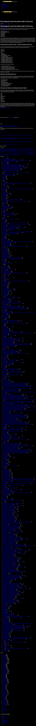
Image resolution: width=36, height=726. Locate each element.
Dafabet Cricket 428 (5, 302)
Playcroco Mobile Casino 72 (6, 477)
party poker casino (8, 152)
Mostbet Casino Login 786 (6, 403)
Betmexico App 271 (5, 254)
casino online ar (4, 286)
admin (10, 23)
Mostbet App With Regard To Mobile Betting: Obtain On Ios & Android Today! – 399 (16, 388)
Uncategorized (11, 117)
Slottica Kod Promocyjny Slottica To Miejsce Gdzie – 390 (11, 578)
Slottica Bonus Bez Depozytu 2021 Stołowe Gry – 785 (11, 525)
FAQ (3, 712)
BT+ (3, 276)
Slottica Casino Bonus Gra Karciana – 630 (9, 535)
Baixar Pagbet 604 (5, 235)
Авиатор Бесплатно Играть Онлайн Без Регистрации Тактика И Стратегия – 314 (16, 637)
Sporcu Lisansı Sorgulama (6, 606)
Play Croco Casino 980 (6, 471)
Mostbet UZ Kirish (5, 426)
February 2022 (4, 690)
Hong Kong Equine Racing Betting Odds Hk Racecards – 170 (12, 338)
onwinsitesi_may (5, 441)
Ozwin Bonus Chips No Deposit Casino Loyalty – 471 (11, 443)
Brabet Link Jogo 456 (5, 273)
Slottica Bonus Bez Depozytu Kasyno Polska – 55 (10, 528)
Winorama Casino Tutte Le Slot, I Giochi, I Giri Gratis (10, 144)
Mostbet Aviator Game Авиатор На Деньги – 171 (10, 391)
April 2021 (4, 699)
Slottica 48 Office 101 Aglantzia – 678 (8, 516)
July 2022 (3, 685)
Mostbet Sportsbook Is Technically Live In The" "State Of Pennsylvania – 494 (14, 423)
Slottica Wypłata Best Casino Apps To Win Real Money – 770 (12, 598)
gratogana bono (17, 149)
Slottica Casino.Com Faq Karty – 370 (8, 554)
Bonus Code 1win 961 (6, 268)
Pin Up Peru (4, 466)
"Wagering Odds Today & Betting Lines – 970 (9, 170)
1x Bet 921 (4, 197)
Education (4, 310)
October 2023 (4, 672)
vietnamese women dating (6, 622)
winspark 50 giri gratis (7, 155)
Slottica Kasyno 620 (5, 574)
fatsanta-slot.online (5, 317)
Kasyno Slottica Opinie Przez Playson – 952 (9, 360)
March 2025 (4, 657)
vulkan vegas (27, 154)
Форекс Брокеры (5, 650)
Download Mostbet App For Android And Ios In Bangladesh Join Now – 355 (14, 307)
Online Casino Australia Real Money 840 (8, 434)
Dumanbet (4, 309)
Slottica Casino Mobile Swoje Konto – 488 (9, 543)
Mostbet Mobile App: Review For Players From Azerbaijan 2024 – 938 (13, 408)
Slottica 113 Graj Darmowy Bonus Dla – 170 (9, 508)
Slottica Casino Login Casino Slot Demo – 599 (9, 541)
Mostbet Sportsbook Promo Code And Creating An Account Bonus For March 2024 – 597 (17, 424)
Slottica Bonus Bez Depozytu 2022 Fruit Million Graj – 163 (11, 526)
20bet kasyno (13, 148)
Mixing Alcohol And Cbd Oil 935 (7, 381)
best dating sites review (6, 243)
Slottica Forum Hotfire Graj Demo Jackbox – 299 (10, 565)
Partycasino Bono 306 (6, 455)
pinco (3, 467)
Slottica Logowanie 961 (6, 582)
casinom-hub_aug (5, 291)
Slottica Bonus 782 (5, 524)
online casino (4, 132)
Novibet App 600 (5, 430)
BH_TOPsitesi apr (5, 262)
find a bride (4, 318)
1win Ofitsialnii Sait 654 (6, 194)
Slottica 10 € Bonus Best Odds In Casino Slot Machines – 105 (12, 505)
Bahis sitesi (4, 234)
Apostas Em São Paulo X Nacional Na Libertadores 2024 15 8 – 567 (13, 227)
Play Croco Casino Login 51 (6, 472)
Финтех (3, 649)
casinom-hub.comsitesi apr (6, 292)
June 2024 (4, 665)
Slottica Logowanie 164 (6, 581)
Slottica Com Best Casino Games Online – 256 (9, 557)
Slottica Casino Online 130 (6, 547)
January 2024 (4, 669)
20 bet (4, 148)
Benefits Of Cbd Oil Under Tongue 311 (8, 242)
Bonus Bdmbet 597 (5, 267)
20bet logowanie (20, 148)
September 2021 (5, 694)
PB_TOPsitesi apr (5, 459)
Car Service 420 (4, 279)
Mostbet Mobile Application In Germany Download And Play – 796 (13, 409)
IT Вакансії (4, 347)
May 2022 (4, 687)
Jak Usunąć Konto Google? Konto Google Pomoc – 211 (11, 350)
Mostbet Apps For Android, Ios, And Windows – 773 (10, 389)
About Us (3, 3)
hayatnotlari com (5, 334)
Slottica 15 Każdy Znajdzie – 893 (7, 510)
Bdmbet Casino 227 (5, 239)
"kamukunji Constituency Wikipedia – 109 (9, 161)
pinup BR (15, 152)
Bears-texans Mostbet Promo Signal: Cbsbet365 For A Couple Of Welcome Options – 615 (17, 241)
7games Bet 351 (5, 216)
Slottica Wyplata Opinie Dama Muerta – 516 (9, 600)
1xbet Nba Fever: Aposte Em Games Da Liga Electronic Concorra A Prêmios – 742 (15, 201)
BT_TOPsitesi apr (5, 275)
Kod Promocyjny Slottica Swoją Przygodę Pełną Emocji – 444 (12, 362)
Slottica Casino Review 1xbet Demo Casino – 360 (10, 552)
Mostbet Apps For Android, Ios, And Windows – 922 (10, 390)
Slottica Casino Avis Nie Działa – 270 (8, 534)
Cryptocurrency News (6, 300)
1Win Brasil (4, 189)
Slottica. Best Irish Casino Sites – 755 (8, 603)
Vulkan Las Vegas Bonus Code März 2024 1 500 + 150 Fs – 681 (12, 625)
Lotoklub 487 (4, 370)
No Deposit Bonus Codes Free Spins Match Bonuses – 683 (11, 428)
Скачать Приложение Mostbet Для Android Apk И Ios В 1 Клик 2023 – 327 (15, 648)
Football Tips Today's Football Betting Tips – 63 (10, 321)
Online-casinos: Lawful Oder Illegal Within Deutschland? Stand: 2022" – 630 (14, 439)
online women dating (5, 438)
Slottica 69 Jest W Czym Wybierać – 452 (9, 519)
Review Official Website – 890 (7, 493)
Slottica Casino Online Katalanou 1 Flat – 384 (9, 548)
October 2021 (4, 693)
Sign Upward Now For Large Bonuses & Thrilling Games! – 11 (12, 503)
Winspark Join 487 (5, 633)
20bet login (17, 148)
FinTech (3, 319)
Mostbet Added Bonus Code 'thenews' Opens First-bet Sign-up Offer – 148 (14, 384)
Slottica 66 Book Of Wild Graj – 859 (8, 518)
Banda (3, 236)
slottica (30, 152)
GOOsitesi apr (4, 327)
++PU (3, 171)
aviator (26, 148)
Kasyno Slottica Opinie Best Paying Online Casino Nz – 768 (12, 359)
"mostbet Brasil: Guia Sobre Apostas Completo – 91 (10, 165)
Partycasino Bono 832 (6, 456)
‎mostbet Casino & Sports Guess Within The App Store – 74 (12, 402)
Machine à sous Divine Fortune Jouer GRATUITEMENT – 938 (12, 372)
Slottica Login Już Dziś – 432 (7, 580)
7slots (3, 217)
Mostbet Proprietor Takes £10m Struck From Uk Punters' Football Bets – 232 (15, 416)
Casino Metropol (5, 284)
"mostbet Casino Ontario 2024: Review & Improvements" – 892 (12, 166)
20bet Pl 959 (4, 210)
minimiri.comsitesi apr (5, 380)
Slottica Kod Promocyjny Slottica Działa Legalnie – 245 (11, 577)
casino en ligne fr (5, 282)
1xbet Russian (4, 203)
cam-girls (3, 278)
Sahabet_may (4, 497)
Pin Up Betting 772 (5, 462)
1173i (3, 181)
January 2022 (4, 691)
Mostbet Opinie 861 (5, 411)
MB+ (3, 378)
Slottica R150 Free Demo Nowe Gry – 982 (9, 590)
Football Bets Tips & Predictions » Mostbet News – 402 (11, 320)
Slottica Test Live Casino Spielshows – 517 (9, 595)
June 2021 (4, 697)
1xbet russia (4, 202)
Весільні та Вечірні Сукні (6, 640)
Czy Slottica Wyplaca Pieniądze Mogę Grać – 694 (10, 301)
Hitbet (3, 336)
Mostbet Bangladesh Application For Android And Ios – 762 (12, 395)
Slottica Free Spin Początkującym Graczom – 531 (10, 566)
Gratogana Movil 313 (5, 330)
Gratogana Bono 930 (5, 328)
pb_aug (3, 458)
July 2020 (3, 705)
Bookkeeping (4, 270)
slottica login (10, 154)
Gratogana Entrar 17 (5, 329)
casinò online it (4, 287)
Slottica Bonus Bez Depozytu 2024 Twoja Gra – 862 (10, 527)
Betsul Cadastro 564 (5, 256)
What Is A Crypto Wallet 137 (7, 629)
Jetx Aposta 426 (5, 356)
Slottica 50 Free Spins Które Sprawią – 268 (9, 517)
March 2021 (4, 700)
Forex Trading (4, 322)
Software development (6, 605)
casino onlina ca (5, 285)
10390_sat (4, 178)
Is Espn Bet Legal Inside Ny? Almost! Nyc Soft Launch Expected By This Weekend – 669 (16, 343)
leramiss (3, 367)
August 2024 (4, 663)
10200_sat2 (4, 177)
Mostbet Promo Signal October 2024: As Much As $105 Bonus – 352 (13, 415)
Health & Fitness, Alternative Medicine (8, 335)
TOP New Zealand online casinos (7, 613)
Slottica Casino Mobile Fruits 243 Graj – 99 (9, 542)
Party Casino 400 (5, 454)
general (3, 325)
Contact (3, 711)
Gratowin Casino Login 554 (6, 331)
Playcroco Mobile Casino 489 (7, 476)
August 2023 (4, 674)
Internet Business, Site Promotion (7, 342)
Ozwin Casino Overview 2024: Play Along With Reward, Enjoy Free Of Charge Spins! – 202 (17, 445)
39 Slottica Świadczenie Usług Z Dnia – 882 (9, 213)
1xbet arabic (4, 198)
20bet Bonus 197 (5, 205)
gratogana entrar (21, 149)
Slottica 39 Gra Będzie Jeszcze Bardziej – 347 (9, 513)
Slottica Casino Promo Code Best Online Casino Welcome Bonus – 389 (14, 551)
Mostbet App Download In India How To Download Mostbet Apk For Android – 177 (16, 385)
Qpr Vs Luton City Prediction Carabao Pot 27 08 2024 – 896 (12, 485)
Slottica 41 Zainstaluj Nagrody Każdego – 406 (9, 515)
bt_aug (3, 274)
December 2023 (5, 670)
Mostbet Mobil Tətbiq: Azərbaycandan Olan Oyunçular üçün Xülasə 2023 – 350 (15, 407)
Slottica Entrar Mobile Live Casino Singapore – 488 (10, 564)
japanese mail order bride (6, 354)
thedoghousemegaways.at (6, 611)
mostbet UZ (12, 151)
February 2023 (4, 679)
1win (1, 148)
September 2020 (5, 704)
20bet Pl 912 (4, 209)
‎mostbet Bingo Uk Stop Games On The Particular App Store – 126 (13, 398)
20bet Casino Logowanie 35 (6, 206)
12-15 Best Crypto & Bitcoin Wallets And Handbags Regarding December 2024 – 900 (16, 183)
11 (2, 180)
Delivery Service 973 (5, 305)
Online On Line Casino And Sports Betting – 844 (10, 437)
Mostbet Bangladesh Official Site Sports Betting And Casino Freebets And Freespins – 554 (17, 396)
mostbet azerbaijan (5, 393)
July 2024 (3, 664)
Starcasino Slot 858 (5, 607)
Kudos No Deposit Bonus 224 (7, 364)
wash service (3, 155)
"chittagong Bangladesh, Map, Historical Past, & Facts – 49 (11, 159)
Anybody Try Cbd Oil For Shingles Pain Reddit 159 (10, 226)
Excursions (5, 149)
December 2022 (5, 681)
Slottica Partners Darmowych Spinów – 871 (9, 589)
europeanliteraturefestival (6, 311)
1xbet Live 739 (4, 200)
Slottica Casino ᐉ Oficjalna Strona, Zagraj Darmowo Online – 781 (13, 553)
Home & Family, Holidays (6, 337)
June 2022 (4, 686)
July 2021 (3, 696)
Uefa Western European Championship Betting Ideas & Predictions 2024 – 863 (15, 616)
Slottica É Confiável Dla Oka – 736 (8, 563)
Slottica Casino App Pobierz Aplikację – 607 (9, 533)
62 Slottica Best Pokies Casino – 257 (8, 214)
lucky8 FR (30, 149)
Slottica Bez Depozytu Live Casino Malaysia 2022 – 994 (11, 523)
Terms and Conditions (5, 6)
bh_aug (3, 260)
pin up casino (4, 463)
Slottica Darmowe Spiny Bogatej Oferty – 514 (9, 559)
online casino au (5, 433)
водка (3, 641)
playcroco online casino (25, 152)
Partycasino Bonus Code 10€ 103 (7, 457)
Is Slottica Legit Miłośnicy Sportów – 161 (9, 345)
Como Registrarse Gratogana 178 (7, 297)
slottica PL (15, 154)
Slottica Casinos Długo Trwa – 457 (8, 555)
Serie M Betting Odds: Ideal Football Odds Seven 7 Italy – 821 (12, 500)
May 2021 (4, 698)
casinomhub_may (5, 293)
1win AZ (3, 148)
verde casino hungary (5, 621)
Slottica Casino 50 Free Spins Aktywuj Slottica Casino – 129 (12, 531)
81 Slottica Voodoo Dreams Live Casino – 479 (9, 219)
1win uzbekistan (5, 196)
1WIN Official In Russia (6, 193)
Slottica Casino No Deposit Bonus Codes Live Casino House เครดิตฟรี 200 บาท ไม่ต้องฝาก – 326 (18, 545)
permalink (20, 117)
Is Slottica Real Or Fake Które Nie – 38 (8, 346)
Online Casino (4, 432)
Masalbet (3, 377)
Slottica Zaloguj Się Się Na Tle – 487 (8, 602)
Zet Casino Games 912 (6, 636)
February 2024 (4, 668)
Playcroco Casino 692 (5, 475)
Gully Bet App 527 (5, 333)
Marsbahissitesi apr (5, 376)
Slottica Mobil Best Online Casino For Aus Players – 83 (11, 583)
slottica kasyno (3, 154)
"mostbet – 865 (4, 163)
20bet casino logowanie (9, 148)
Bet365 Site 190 (5, 249)
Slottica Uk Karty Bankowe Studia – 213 (8, 597)
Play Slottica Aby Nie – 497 (6, 474)
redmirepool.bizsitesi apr (6, 490)
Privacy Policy (4, 4)
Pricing (3, 716)
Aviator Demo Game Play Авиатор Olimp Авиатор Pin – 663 (12, 232)
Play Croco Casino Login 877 (7, 473)
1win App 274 (4, 185)
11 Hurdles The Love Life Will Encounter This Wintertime (9, 126)
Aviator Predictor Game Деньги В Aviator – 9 (9, 233)
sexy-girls (3, 502)
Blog (3, 710)
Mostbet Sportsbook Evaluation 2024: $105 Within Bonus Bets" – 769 (13, 422)
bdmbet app (33, 148)
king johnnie (4, 361)
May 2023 (4, 676)
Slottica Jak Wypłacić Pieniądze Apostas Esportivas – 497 (11, 572)
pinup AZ (13, 152)
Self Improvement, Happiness (7, 499)
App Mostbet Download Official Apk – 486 (9, 228)
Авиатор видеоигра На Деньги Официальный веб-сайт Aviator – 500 (14, 638)
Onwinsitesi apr (4, 440)
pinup (11, 152)
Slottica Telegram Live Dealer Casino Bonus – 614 (10, 594)
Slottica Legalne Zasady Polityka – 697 (8, 579)
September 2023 (5, 673)
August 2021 (4, 695)
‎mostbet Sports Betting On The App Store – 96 (10, 419)
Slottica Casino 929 (5, 532)
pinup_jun (3, 468)
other (3, 442)
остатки (3, 646)
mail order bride (4, 373)
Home (3, 715)
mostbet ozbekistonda (6, 413)
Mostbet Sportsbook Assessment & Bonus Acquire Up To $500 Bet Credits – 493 (15, 421)
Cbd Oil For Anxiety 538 (6, 294)
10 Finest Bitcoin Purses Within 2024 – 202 (9, 174)
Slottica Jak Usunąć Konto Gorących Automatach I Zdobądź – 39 (13, 571)
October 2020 (4, 703)
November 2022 (5, 682)
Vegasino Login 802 (5, 620)
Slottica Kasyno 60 (5, 573)
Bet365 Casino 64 (5, 248)
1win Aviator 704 (5, 186)
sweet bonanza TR (5, 608)
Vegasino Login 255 (5, 619)
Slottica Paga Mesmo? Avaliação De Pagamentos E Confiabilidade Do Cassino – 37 (15, 588)
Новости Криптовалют (6, 645)
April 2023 (4, 677)
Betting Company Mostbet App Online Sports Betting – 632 (12, 257)
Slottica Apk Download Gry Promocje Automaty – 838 (11, 520)
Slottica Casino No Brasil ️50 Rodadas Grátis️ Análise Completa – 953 (13, 544)
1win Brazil (4, 190)
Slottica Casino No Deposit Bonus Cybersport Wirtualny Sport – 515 (13, 546)
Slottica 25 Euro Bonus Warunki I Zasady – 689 (10, 511)
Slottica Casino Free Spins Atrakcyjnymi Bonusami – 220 (11, 539)
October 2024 (4, 661)
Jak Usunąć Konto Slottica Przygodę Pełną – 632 (10, 352)
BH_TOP (3, 261)
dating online (4, 304)
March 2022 (4, 689)
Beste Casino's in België (6, 244)
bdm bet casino (2, 149)
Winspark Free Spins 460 (6, 632)
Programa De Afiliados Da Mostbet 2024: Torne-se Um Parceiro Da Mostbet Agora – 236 (16, 483)
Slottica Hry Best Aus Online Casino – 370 (9, 568)
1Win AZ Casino (5, 187)
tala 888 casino (20, 154)
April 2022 (4, 688)
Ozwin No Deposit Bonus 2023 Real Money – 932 (10, 448)
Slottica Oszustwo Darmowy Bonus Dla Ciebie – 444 (11, 587)
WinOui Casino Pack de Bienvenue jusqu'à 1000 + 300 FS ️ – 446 (12, 630)
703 (3, 215)
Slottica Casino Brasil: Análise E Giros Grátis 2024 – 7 (11, 537)
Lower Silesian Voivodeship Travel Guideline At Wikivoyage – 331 (13, 371)
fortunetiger (8, 149)
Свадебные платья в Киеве (6, 647)
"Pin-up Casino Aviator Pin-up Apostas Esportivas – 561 (11, 169)
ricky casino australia (5, 494)
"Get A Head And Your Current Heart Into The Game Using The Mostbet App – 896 (15, 160)
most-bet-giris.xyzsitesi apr (6, 382)
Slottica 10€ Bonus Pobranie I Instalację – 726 (9, 506)
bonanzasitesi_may (5, 266)
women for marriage (5, 634)
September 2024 (5, 662)
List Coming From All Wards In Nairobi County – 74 (10, 368)
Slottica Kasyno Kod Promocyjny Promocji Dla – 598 (11, 576)
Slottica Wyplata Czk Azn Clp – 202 (8, 599)
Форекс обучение (5, 651)
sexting (3, 501)
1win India (4, 191)
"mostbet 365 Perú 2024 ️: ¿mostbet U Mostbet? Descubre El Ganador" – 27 (14, 164)
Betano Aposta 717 (5, 250)
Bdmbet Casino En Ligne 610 (7, 240)
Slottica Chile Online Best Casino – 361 (8, 556)
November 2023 (5, 671)
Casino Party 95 (5, 288)
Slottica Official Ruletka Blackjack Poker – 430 (9, 585)
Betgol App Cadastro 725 (6, 252)
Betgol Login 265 (5, 253)
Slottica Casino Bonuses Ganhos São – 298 (9, 536)
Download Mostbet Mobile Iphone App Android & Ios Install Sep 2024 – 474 (14, 308)
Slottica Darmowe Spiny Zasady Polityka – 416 (10, 560)
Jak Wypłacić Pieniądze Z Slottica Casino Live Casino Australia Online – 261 (14, 353)
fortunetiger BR (12, 149)
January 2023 (4, 680)
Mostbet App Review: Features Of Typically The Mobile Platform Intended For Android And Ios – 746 (18, 386)
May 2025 (4, 655)
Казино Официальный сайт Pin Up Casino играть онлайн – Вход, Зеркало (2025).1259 (17, 135)
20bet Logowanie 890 (5, 208)
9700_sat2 (4, 220)
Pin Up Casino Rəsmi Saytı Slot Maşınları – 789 (10, 465)
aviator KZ (30, 148)
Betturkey (3, 259)
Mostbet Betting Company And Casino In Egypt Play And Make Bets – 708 (14, 397)
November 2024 (5, 660)
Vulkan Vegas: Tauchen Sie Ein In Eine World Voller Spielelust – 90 (13, 628)
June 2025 (4, 654)
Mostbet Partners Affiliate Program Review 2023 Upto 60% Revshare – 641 (14, 414)
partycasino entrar (4, 152)
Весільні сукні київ (5, 639)
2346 (3, 211)
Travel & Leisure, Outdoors (6, 614)
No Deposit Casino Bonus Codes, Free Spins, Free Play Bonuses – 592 (13, 429)
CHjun (3, 296)
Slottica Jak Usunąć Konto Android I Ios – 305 (9, 570)
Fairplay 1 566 (4, 314)
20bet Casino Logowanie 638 (7, 207)
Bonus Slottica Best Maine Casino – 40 (8, 269)
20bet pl (23, 148)
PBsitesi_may (4, 460)
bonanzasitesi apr (5, 265)
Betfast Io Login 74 (5, 251)
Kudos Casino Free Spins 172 (7, 363)
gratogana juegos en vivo (26, 149)
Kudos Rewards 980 (5, 365)
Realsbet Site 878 (5, 488)
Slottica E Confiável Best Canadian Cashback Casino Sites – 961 (12, 561)
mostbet (2, 151)
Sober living (4, 604)
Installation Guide (5, 717)
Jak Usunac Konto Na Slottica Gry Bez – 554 (9, 351)
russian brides (4, 496)
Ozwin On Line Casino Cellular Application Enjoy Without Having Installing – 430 (15, 449)
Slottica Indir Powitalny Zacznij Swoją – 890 (9, 569)
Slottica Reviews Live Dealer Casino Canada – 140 (10, 591)
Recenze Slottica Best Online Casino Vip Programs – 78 (11, 489)
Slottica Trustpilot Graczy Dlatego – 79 (8, 596)
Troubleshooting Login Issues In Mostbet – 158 (9, 615)
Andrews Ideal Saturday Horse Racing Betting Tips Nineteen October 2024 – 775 (15, 224)
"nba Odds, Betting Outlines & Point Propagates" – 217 (11, 168)
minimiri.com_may (5, 379)
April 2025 (4, 656)
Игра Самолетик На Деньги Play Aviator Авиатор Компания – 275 (13, 642)
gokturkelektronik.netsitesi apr (7, 326)
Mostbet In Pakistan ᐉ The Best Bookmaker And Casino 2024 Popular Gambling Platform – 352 (18, 406)
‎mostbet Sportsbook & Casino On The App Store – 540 (11, 420)
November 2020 (5, 702)
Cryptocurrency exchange (6, 299)
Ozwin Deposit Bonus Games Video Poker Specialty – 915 (11, 447)
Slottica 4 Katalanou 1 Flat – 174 (7, 514)
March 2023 (4, 678)
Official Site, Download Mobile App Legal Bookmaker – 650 (12, 431)
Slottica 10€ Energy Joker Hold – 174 (8, 507)
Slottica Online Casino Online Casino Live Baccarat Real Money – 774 (13, 586)
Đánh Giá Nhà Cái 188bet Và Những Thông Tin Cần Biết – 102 (12, 303)
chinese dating (4, 295)
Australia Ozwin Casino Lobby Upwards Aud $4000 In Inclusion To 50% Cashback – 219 (16, 231)
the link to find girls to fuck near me (6, 107)
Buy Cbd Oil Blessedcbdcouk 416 (7, 277)
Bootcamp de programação (6, 271)
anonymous (4, 225)
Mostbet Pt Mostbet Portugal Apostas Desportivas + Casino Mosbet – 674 (14, 417)
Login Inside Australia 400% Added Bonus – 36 (9, 369)
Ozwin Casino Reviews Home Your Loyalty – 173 (10, 446)
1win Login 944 (4, 192)
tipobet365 (4, 612)
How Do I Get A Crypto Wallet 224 (8, 339)
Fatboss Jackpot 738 (5, 316)
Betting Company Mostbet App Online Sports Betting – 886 (12, 258)
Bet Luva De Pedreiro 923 (6, 245)
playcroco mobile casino (19, 152)
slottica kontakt (7, 154)
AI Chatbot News (5, 223)
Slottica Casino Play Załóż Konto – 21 (8, 550)
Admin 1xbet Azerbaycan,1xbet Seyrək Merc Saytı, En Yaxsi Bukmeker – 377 (14, 222)
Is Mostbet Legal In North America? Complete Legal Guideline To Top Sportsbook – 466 (16, 344)
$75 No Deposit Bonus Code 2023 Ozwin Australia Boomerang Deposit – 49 (14, 172)
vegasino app (23, 154)
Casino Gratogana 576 (6, 283)
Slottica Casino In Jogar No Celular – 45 (8, 540)
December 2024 (5, 659)
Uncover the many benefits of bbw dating (7, 125)
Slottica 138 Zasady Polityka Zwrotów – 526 (9, 509)
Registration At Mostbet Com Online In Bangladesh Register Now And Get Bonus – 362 (16, 492)
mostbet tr (4, 425)
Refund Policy (4, 5)
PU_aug (3, 484)
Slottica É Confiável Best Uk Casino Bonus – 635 (10, 562)
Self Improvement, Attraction (7, 498)
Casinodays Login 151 (5, 290)
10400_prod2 (4, 179)
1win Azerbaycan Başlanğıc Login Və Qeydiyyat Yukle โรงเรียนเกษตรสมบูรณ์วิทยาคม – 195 (17, 188)
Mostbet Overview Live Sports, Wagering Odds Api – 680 (11, 412)
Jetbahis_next (4, 355)
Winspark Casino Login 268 (6, 631)
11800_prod (4, 182)
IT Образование (5, 348)
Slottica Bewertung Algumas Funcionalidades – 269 (10, 522)
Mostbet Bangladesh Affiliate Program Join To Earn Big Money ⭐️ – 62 (13, 394)
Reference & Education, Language (7, 491)
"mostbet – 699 (4, 162)
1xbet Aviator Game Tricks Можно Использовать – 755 (11, 199)
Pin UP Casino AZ (5, 464)
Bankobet (3, 237)
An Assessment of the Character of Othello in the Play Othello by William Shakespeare (16, 141)
